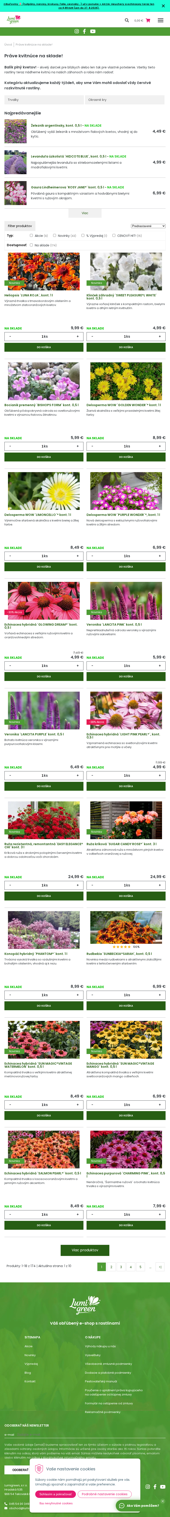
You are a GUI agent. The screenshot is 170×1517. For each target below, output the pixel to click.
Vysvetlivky (92, 1355)
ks (46, 336)
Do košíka (44, 347)
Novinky (67, 236)
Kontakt (30, 1381)
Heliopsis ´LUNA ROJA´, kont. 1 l (28, 295)
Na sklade (46, 245)
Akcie (41, 236)
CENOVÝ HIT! (129, 236)
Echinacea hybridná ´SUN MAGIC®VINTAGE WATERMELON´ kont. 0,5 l (38, 1065)
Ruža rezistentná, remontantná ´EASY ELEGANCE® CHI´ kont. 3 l (43, 845)
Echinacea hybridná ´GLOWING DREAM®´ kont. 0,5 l (41, 626)
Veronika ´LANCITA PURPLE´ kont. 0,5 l (34, 734)
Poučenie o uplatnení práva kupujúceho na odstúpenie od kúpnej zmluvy (114, 1392)
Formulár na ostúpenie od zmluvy (109, 1403)
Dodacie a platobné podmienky (108, 1373)
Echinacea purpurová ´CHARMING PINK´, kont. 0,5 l (126, 1175)
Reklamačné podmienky (102, 1412)
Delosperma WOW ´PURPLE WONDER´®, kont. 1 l (123, 515)
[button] (162, 1501)
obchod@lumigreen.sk (25, 1508)
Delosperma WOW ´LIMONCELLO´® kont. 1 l (37, 515)
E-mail (9, 1435)
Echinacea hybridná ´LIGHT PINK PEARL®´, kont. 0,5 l (123, 736)
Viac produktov (85, 1250)
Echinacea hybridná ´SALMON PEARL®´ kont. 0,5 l (42, 1173)
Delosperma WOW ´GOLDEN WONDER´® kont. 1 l (124, 405)
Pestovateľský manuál (101, 1381)
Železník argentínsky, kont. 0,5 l (56, 125)
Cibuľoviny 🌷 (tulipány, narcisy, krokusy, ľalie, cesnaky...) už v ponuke (51, 4)
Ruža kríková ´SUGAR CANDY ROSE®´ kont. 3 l (121, 844)
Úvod (8, 44)
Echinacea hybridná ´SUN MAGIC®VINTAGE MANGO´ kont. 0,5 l (120, 1065)
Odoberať (20, 1470)
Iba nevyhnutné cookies (56, 1503)
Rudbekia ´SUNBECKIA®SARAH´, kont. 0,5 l (119, 954)
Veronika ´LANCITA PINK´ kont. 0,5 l (114, 624)
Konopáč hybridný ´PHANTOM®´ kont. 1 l (35, 954)
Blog (28, 1373)
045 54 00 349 (19, 1504)
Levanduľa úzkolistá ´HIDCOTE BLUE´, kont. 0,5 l (68, 156)
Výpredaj (31, 1364)
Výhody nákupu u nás (100, 1346)
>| (160, 1267)
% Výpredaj (96, 236)
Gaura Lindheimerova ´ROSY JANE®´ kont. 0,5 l (67, 187)
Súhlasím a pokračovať (55, 1494)
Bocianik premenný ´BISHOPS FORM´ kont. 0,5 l (41, 405)
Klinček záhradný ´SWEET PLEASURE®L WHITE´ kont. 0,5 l (122, 297)
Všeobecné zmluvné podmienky (108, 1364)
